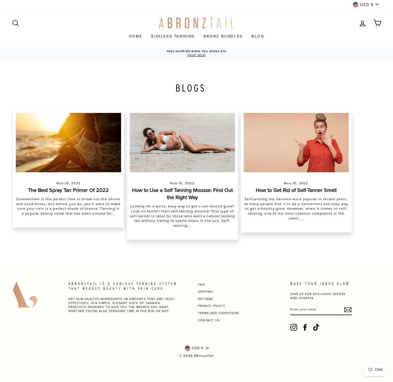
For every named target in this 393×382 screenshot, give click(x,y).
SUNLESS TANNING (173, 36)
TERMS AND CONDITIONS (218, 313)
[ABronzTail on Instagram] (293, 327)
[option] (196, 53)
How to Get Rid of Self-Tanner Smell (296, 190)
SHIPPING (205, 292)
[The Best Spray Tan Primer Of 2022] (68, 142)
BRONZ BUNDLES (223, 36)
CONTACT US (209, 320)
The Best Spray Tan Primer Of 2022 (68, 190)
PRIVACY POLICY (211, 306)
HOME (135, 36)
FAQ (201, 284)
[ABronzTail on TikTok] (316, 327)
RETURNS (205, 299)
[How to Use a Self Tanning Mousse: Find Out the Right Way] (182, 142)
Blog (257, 36)
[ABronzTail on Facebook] (305, 327)
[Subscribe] (348, 309)
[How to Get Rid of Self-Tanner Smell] (296, 142)
